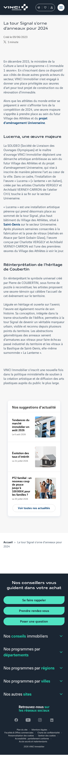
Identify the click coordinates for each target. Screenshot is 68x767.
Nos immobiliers (25, 636)
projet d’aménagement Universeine (25, 120)
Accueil (8, 542)
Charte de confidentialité (48, 732)
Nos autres (17, 694)
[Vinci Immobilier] (14, 7)
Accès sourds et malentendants (33, 741)
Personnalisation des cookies (21, 735)
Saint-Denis (11, 224)
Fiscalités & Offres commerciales (18, 732)
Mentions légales (39, 729)
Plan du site (22, 729)
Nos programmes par (21, 652)
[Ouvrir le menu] (61, 7)
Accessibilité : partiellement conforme (32, 738)
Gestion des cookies (47, 735)
